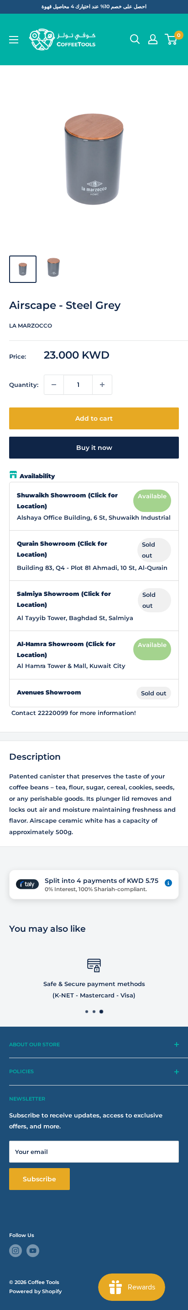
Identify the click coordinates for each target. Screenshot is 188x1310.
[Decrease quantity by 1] (53, 384)
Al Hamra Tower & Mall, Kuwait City (71, 665)
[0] (171, 39)
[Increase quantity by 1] (102, 384)
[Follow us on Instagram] (15, 1250)
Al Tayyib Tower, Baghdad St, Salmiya (75, 617)
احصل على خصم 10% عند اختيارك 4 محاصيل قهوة (94, 6)
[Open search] (135, 39)
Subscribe (39, 1179)
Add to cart (94, 418)
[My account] (152, 39)
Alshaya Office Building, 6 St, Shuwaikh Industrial (94, 517)
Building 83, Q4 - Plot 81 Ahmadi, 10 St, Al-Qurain (92, 567)
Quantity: (23, 384)
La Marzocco (30, 325)
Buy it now (94, 448)
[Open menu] (13, 39)
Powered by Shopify (35, 1291)
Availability (37, 476)
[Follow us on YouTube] (32, 1250)
